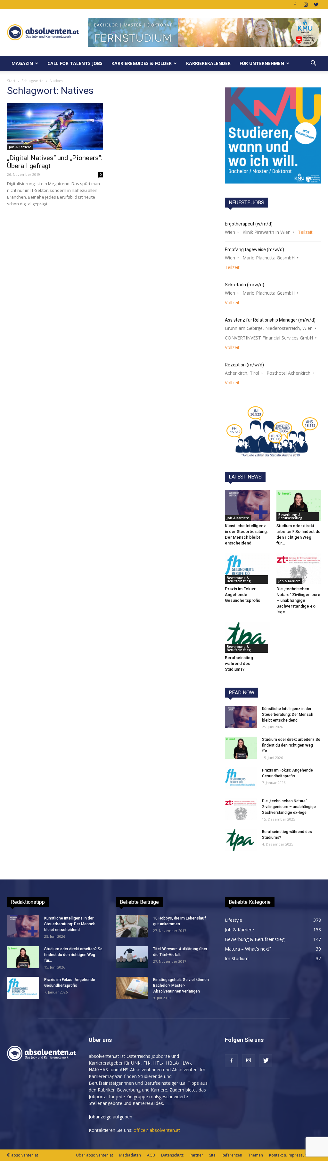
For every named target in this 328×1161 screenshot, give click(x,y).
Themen (255, 1155)
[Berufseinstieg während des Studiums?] (247, 637)
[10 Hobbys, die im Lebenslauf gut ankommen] (132, 926)
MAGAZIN (22, 63)
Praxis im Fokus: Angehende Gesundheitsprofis (242, 594)
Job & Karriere (20, 147)
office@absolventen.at (157, 1130)
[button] (313, 63)
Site (212, 1155)
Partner (196, 1155)
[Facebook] (295, 4)
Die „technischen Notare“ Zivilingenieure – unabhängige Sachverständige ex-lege (298, 600)
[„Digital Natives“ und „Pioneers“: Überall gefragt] (55, 126)
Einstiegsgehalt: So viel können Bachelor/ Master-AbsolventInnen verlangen (181, 985)
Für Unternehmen (262, 63)
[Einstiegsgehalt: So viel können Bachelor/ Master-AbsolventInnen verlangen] (132, 988)
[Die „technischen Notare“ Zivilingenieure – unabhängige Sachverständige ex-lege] (298, 568)
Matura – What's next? (248, 949)
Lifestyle (233, 920)
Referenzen (232, 1155)
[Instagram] (305, 4)
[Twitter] (316, 4)
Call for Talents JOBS (74, 63)
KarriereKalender (208, 63)
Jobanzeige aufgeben (110, 1117)
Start (11, 81)
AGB (151, 1155)
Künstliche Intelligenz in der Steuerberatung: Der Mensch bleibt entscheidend (287, 715)
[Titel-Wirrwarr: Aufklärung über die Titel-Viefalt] (132, 957)
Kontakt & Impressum (288, 1155)
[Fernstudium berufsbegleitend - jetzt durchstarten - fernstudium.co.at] (273, 135)
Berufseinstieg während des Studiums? (239, 663)
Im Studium (237, 958)
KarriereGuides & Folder (141, 63)
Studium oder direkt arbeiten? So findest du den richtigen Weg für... (291, 745)
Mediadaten (130, 1155)
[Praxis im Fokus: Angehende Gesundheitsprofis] (247, 568)
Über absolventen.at (94, 1155)
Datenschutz (172, 1155)
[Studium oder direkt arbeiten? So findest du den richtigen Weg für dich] (298, 505)
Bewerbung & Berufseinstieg (290, 516)
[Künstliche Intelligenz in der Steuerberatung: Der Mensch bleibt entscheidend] (247, 505)
